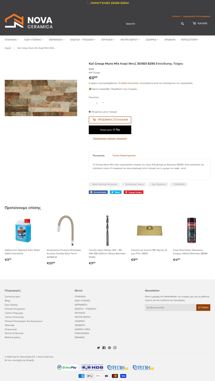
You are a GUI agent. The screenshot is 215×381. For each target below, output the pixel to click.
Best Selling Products (104, 184)
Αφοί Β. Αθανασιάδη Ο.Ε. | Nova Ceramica (32, 356)
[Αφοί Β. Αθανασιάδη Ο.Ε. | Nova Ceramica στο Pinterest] (109, 348)
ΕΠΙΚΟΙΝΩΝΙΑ (82, 333)
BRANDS (80, 337)
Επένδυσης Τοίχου (134, 184)
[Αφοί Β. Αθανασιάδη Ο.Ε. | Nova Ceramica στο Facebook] (104, 348)
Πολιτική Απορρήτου (15, 308)
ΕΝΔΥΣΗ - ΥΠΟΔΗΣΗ (82, 39)
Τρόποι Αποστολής (14, 317)
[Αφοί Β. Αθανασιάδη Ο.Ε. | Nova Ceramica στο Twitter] (98, 348)
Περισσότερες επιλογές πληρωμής (110, 138)
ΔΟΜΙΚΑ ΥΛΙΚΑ (82, 329)
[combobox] (155, 23)
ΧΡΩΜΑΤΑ (169, 39)
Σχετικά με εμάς (12, 296)
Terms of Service (14, 333)
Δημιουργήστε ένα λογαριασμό (196, 16)
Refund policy (12, 337)
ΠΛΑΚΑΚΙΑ (11, 39)
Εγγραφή (203, 307)
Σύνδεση (176, 16)
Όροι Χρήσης (11, 304)
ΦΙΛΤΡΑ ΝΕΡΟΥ (130, 39)
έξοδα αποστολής (130, 83)
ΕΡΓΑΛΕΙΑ (107, 39)
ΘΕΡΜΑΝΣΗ (56, 39)
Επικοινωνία (11, 329)
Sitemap (9, 325)
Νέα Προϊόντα (159, 184)
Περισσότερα (189, 39)
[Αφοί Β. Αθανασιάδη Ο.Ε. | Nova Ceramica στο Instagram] (114, 348)
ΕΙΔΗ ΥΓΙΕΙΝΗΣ (33, 39)
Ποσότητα (94, 97)
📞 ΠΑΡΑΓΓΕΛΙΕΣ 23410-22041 (107, 3)
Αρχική (8, 48)
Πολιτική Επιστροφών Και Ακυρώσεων (23, 321)
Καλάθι (202, 23)
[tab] (98, 155)
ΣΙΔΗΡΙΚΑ (151, 39)
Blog (7, 300)
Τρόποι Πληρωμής (14, 312)
